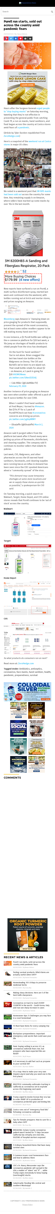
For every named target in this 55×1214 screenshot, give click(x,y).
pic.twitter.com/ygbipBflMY (22, 419)
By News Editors (28, 967)
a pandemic (23, 127)
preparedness (22, 675)
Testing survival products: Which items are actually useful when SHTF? (31, 973)
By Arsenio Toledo (29, 1011)
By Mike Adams (28, 1092)
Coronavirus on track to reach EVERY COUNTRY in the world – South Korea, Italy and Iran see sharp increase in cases (31, 1005)
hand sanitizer (36, 672)
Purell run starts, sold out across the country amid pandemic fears (29, 963)
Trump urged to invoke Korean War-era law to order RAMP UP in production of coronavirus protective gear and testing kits (31, 1099)
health (47, 672)
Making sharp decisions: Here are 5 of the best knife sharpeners (30, 994)
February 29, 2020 (17, 386)
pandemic (9, 675)
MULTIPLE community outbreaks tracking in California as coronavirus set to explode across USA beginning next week (31, 1086)
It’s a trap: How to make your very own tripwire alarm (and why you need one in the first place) (32, 1074)
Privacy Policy (27, 1205)
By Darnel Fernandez (30, 977)
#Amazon (39, 406)
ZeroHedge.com (11, 136)
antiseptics (36, 669)
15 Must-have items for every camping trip (31, 1026)
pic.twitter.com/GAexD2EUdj (22, 377)
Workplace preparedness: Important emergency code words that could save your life (32, 1036)
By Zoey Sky (27, 988)
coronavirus (9, 672)
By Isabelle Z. (27, 1188)
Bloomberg (9, 319)
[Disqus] (27, 814)
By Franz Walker (28, 1066)
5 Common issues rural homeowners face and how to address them (30, 1156)
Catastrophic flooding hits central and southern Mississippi (29, 1184)
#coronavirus (39, 413)
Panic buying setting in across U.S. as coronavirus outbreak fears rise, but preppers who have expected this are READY (29, 1050)
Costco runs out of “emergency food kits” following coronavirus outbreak (31, 1111)
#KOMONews (19, 374)
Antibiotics (24, 669)
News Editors (22, 34)
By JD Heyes (27, 1056)
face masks (22, 672)
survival (34, 675)
